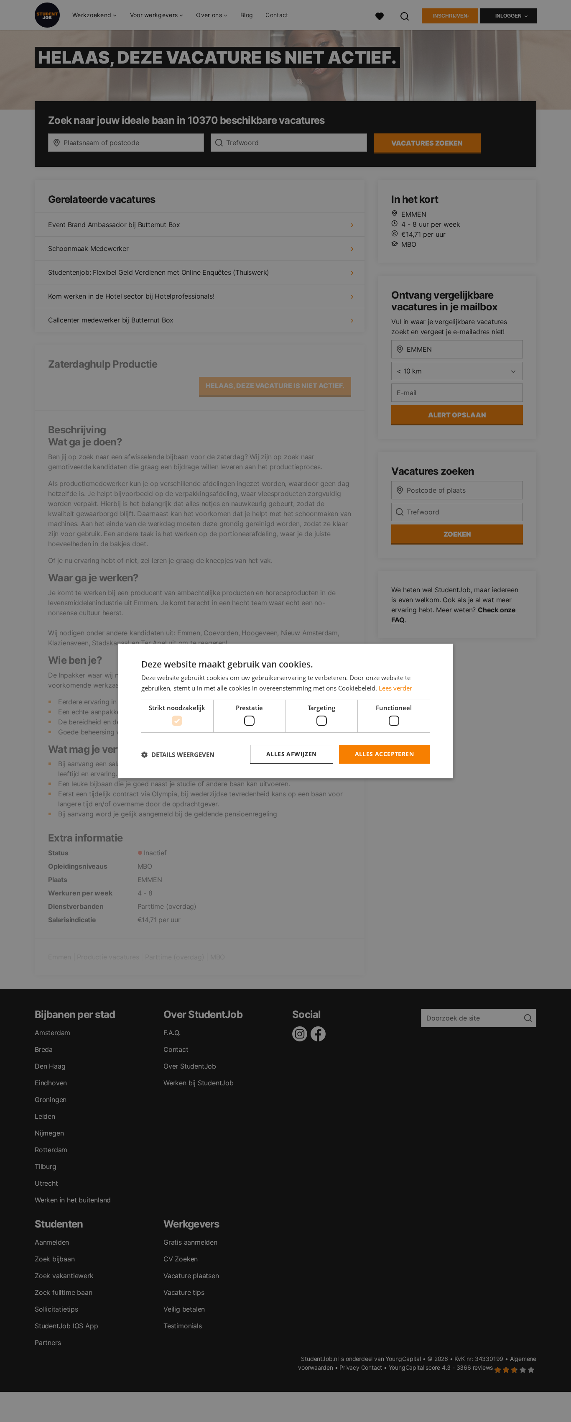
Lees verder (395, 688)
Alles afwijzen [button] (291, 754)
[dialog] (285, 711)
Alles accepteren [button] (384, 754)
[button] (177, 754)
